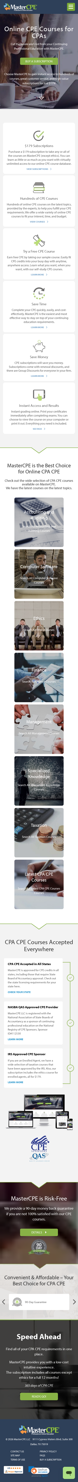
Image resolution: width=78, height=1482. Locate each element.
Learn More (15, 1039)
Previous (4, 1302)
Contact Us (17, 1451)
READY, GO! (39, 1396)
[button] (71, 7)
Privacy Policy (48, 1451)
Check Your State (19, 992)
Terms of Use (18, 1459)
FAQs (42, 1455)
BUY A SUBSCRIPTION (39, 61)
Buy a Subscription (51, 1459)
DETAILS (37, 1232)
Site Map (15, 1455)
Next (74, 1302)
